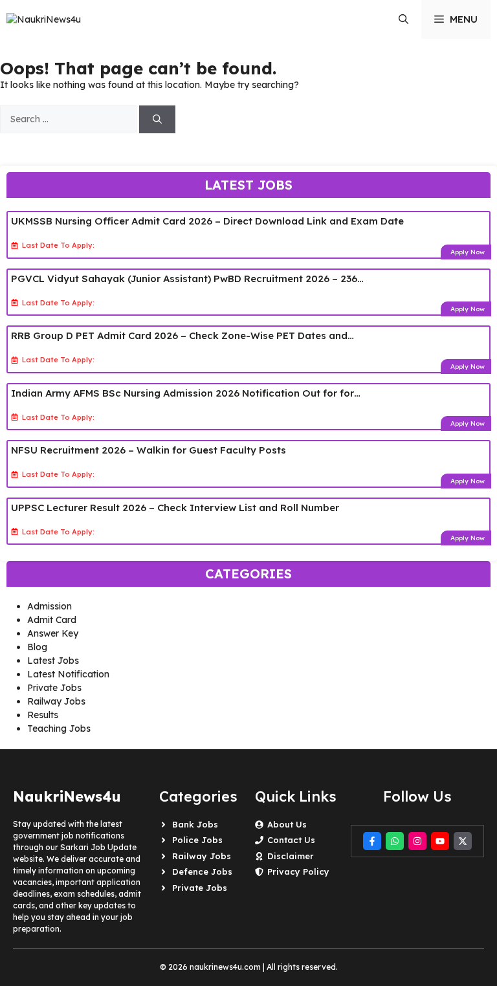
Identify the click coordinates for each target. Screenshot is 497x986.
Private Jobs (54, 688)
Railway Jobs (56, 701)
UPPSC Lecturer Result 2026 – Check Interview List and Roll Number (175, 507)
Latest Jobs (53, 660)
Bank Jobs (195, 824)
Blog (37, 647)
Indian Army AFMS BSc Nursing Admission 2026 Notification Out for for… (185, 393)
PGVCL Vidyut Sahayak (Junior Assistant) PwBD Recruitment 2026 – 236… (187, 278)
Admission (49, 606)
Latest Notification (68, 674)
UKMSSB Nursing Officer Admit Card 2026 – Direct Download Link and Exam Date (207, 221)
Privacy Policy (298, 871)
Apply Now (467, 252)
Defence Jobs (202, 871)
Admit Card (51, 620)
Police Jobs (197, 840)
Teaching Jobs (59, 728)
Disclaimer (290, 856)
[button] (403, 19)
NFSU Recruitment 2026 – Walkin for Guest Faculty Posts (148, 450)
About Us (287, 824)
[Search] (157, 119)
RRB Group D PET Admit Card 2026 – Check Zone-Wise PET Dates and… (182, 335)
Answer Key (52, 633)
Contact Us (291, 840)
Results (42, 715)
